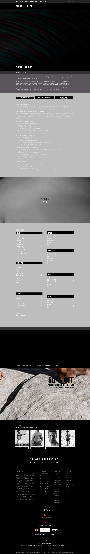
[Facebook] (46, 540)
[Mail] (45, 515)
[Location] (45, 506)
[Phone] (45, 522)
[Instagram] (43, 540)
